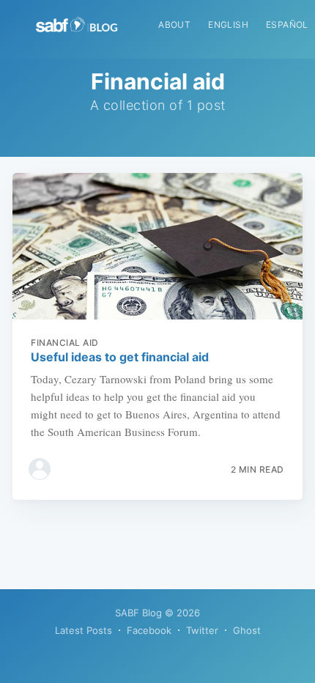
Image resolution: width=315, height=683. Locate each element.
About (174, 24)
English (228, 24)
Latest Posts (83, 630)
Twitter (202, 630)
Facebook (149, 630)
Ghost (247, 630)
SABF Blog (138, 613)
